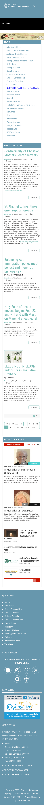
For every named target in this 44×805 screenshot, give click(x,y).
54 (14, 427)
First (8, 424)
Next (26, 427)
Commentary (33, 463)
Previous (15, 424)
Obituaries (34, 504)
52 (6, 427)
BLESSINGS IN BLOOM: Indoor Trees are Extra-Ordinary (13, 356)
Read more (34, 197)
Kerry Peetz (7, 381)
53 (10, 427)
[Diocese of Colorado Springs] (16, 5)
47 (21, 424)
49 (29, 424)
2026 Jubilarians (26, 570)
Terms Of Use (24, 800)
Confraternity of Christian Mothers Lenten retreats (22, 153)
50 (33, 424)
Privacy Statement (32, 797)
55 (18, 427)
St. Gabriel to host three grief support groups (20, 208)
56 (22, 427)
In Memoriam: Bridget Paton (18, 510)
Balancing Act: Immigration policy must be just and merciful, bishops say (21, 265)
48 (25, 424)
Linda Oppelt (8, 159)
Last (32, 427)
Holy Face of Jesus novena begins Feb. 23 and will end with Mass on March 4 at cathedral (20, 313)
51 (37, 424)
